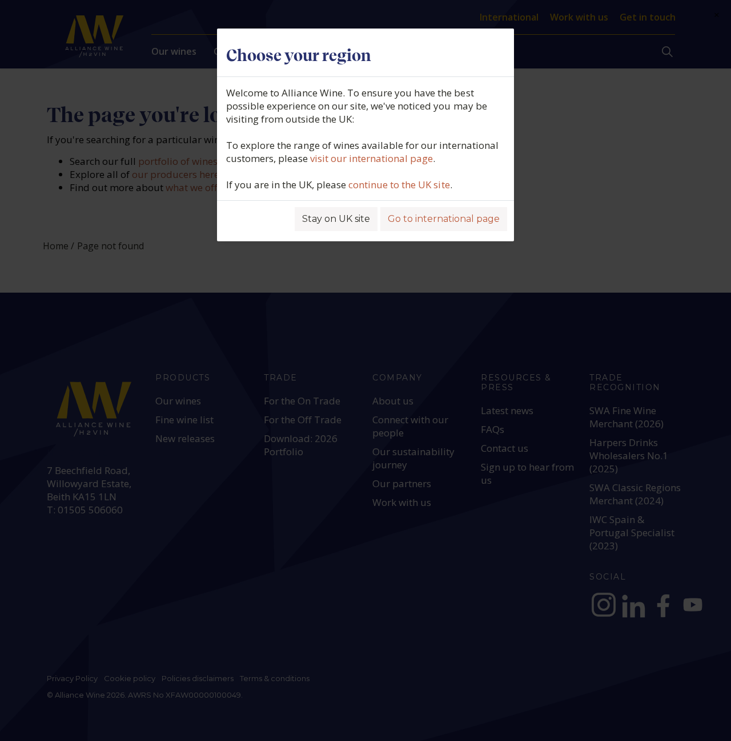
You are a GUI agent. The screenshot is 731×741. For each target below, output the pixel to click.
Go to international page (444, 218)
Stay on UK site (336, 218)
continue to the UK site (398, 184)
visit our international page (371, 158)
